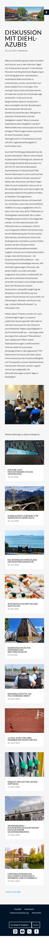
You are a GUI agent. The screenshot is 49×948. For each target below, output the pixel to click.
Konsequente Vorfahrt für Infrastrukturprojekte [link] (23, 517)
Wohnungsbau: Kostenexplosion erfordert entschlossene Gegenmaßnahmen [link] (23, 829)
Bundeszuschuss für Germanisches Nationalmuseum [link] (19, 650)
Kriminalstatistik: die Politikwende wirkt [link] (20, 695)
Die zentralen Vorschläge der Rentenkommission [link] (22, 561)
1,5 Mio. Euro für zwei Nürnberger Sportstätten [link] (22, 739)
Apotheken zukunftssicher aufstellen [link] (23, 605)
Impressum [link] (29, 909)
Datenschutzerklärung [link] (19, 913)
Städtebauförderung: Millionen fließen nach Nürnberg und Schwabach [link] (22, 876)
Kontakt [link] (17, 909)
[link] (46, 12)
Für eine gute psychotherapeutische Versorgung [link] (20, 472)
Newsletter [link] (36, 913)
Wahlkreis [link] (23, 50)
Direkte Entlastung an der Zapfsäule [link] (23, 783)
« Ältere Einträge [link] (12, 891)
